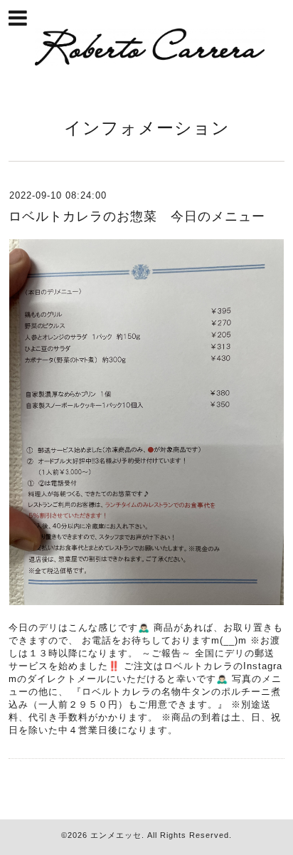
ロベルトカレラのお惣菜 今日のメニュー (137, 216)
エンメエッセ (116, 835)
